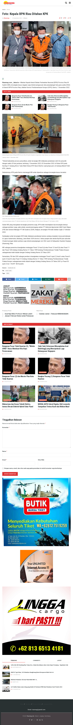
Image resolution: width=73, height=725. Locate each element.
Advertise (28, 704)
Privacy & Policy (37, 704)
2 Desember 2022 (17, 18)
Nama (4, 451)
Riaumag (6, 18)
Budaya (41, 342)
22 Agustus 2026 (52, 101)
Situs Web (41, 460)
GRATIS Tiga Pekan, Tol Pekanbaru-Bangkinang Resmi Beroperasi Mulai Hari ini (32, 672)
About (22, 704)
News (8, 9)
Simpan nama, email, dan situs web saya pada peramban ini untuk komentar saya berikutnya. (33, 468)
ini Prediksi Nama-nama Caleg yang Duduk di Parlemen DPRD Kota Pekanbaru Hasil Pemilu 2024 (36, 687)
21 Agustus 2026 (17, 108)
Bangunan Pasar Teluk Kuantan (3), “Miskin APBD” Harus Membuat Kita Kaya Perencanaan (23, 97)
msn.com (8, 270)
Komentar (6, 427)
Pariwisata (42, 400)
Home (3, 9)
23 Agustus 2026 (17, 101)
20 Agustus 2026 (43, 409)
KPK (8, 273)
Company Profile (47, 704)
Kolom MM (7, 342)
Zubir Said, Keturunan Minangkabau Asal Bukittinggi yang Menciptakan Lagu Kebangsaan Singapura (58, 97)
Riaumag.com (30, 716)
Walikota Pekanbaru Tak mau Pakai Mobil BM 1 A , (24, 679)
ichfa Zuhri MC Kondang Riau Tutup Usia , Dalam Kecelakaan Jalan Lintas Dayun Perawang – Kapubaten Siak (39, 665)
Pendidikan (7, 400)
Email (4, 460)
